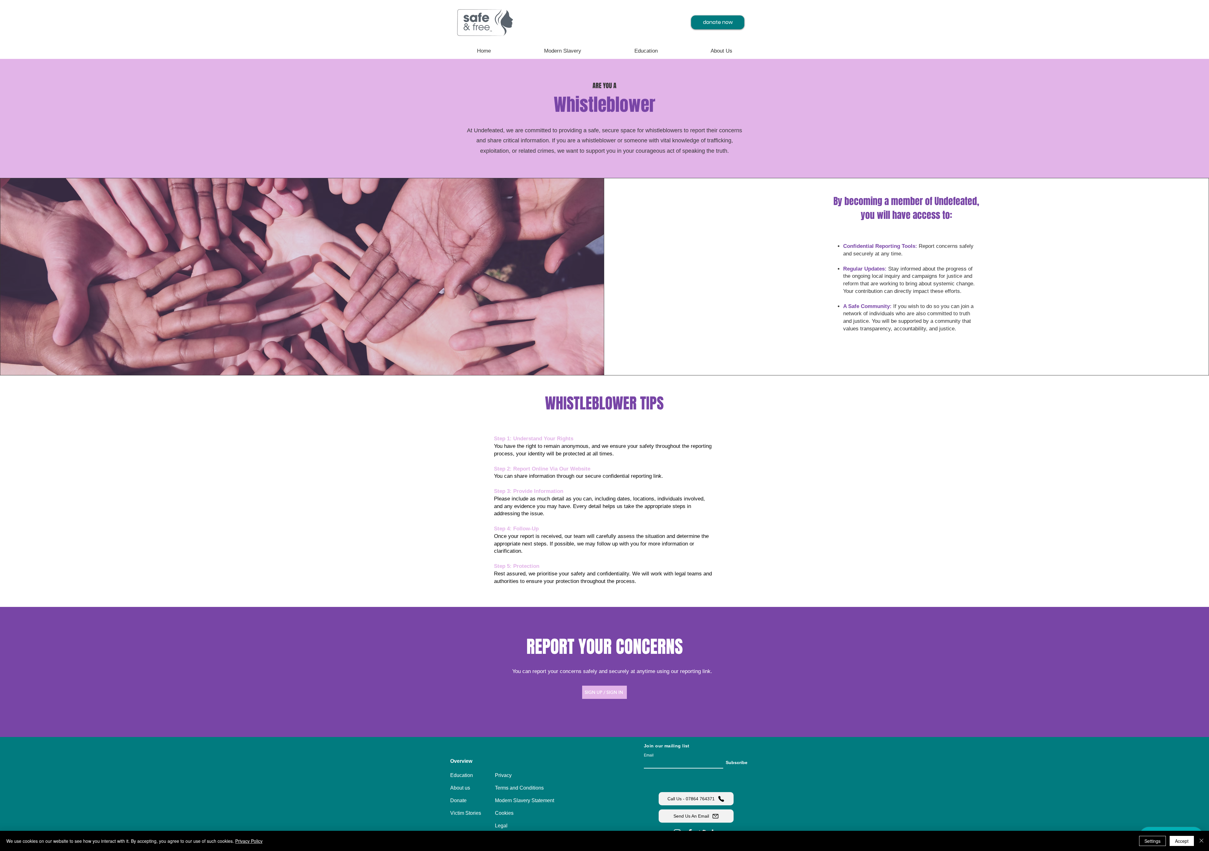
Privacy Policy (249, 841)
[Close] (1201, 841)
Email (649, 755)
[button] (472, 761)
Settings (1152, 841)
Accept (1182, 841)
